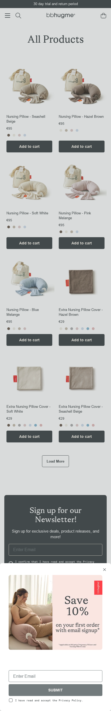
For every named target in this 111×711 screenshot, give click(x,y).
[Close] (104, 570)
